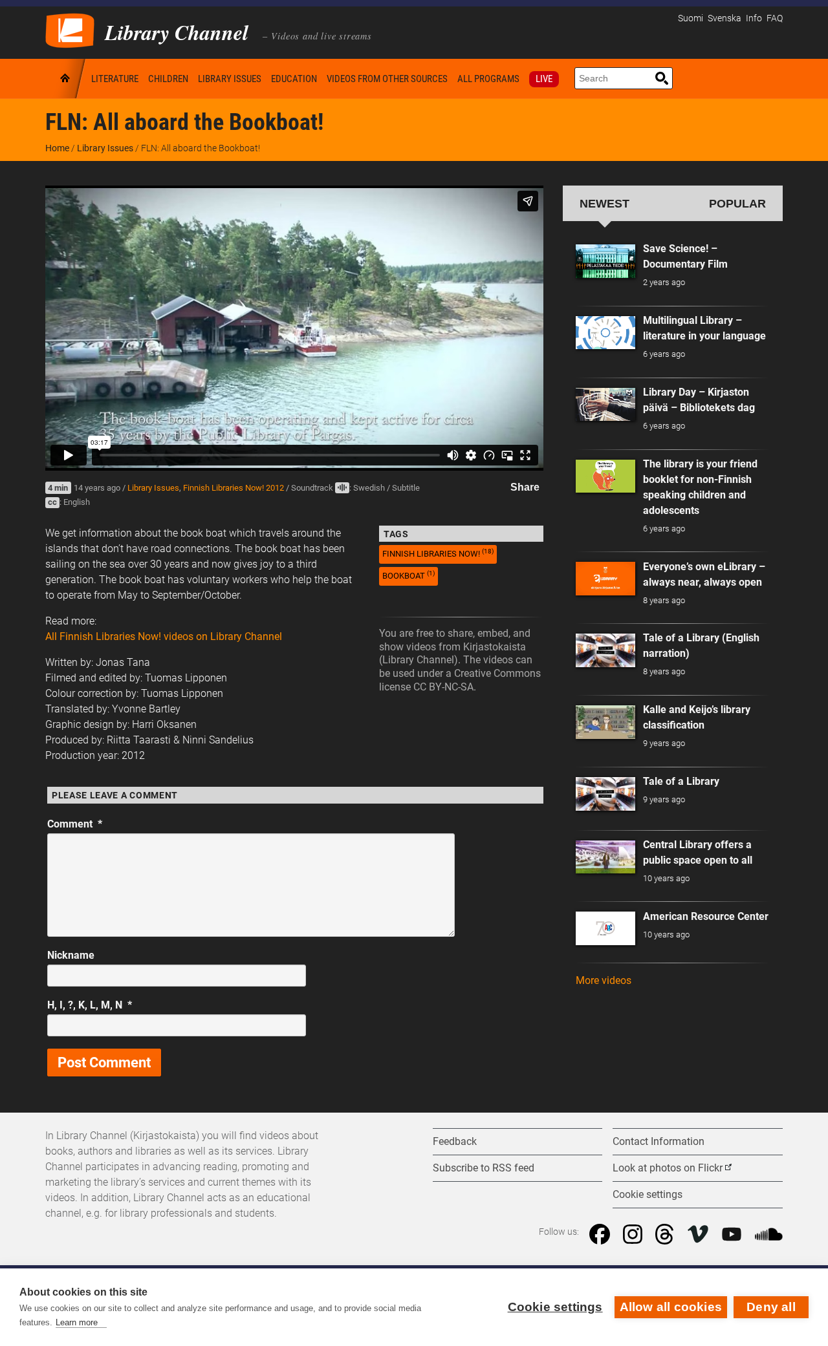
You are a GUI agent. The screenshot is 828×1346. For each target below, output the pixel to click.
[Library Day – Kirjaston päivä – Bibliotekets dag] (605, 405)
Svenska (724, 18)
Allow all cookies (671, 1307)
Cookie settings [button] (647, 1194)
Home (66, 78)
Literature (114, 79)
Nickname (70, 955)
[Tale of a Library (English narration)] (605, 650)
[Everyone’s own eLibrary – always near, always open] (605, 578)
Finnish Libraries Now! (438, 553)
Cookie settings (555, 1307)
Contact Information (658, 1141)
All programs (488, 79)
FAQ (775, 18)
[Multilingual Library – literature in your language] (605, 333)
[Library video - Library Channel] (69, 29)
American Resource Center (705, 916)
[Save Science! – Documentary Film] (605, 261)
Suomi (690, 18)
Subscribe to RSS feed (483, 1168)
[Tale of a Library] (605, 794)
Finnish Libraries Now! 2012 (233, 488)
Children (168, 79)
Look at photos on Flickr (668, 1168)
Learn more (77, 1322)
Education (294, 79)
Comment (74, 824)
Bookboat (408, 575)
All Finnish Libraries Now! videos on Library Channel (163, 636)
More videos (603, 980)
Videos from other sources (387, 79)
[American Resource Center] (605, 928)
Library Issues (229, 79)
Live (544, 79)
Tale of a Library (681, 781)
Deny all (771, 1307)
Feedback (455, 1141)
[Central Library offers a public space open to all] (605, 857)
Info (754, 18)
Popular (737, 203)
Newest (604, 203)
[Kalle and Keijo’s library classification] (605, 722)
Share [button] (524, 487)
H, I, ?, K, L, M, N (89, 1005)
